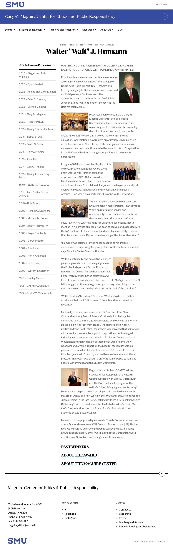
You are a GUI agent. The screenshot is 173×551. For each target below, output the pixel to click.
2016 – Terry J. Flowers (31, 151)
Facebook (70, 513)
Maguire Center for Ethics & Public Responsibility (54, 487)
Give (120, 29)
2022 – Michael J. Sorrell (32, 106)
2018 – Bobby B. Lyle (30, 136)
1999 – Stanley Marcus (31, 278)
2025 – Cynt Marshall (31, 84)
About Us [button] (106, 29)
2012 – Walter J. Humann (34, 185)
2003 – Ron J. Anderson (32, 255)
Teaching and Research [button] (62, 29)
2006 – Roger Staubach (32, 233)
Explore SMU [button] (162, 5)
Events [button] (9, 29)
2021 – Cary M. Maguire (32, 114)
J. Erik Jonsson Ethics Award (80, 45)
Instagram (70, 518)
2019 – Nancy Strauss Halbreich (37, 129)
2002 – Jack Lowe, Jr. (31, 263)
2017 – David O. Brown (31, 144)
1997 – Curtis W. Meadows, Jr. (35, 293)
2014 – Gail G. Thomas (31, 166)
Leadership (125, 513)
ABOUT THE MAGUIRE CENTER (89, 463)
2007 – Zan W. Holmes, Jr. (33, 225)
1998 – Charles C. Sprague (34, 285)
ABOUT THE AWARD (79, 455)
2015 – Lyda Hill (28, 159)
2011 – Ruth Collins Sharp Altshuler (33, 194)
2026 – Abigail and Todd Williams (32, 75)
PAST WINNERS (75, 446)
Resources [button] (88, 29)
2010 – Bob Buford (29, 203)
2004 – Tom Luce (29, 248)
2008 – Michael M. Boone (33, 218)
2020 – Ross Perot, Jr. (31, 121)
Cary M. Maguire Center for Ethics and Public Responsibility (60, 16)
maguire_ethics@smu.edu (22, 525)
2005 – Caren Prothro (31, 240)
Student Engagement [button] (31, 29)
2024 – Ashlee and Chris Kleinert (37, 91)
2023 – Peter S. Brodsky (32, 99)
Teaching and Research (132, 522)
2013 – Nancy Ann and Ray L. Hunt (35, 176)
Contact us (125, 509)
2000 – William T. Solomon (34, 270)
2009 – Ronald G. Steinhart (34, 210)
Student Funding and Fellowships (137, 526)
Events (63, 45)
